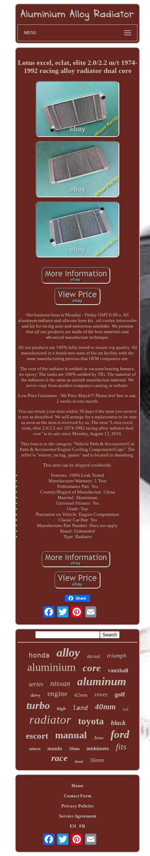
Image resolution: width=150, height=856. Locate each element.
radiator (50, 719)
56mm (97, 760)
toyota (91, 721)
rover (101, 694)
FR (82, 826)
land (80, 707)
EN (73, 826)
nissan (60, 683)
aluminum (101, 681)
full (125, 709)
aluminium (51, 667)
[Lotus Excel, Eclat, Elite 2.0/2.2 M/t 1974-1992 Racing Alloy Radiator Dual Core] (77, 110)
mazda (54, 748)
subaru (34, 749)
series (36, 684)
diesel (79, 761)
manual (71, 735)
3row (99, 737)
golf (120, 694)
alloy (68, 652)
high (61, 708)
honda (39, 655)
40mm (105, 706)
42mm (81, 695)
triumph (117, 655)
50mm (74, 748)
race (59, 758)
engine (57, 693)
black (118, 722)
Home (77, 785)
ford (120, 734)
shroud (93, 656)
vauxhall (118, 670)
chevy (35, 695)
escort (37, 735)
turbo (38, 705)
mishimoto (98, 748)
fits (121, 746)
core (92, 667)
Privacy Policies (77, 806)
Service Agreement (77, 816)
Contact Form (77, 795)
